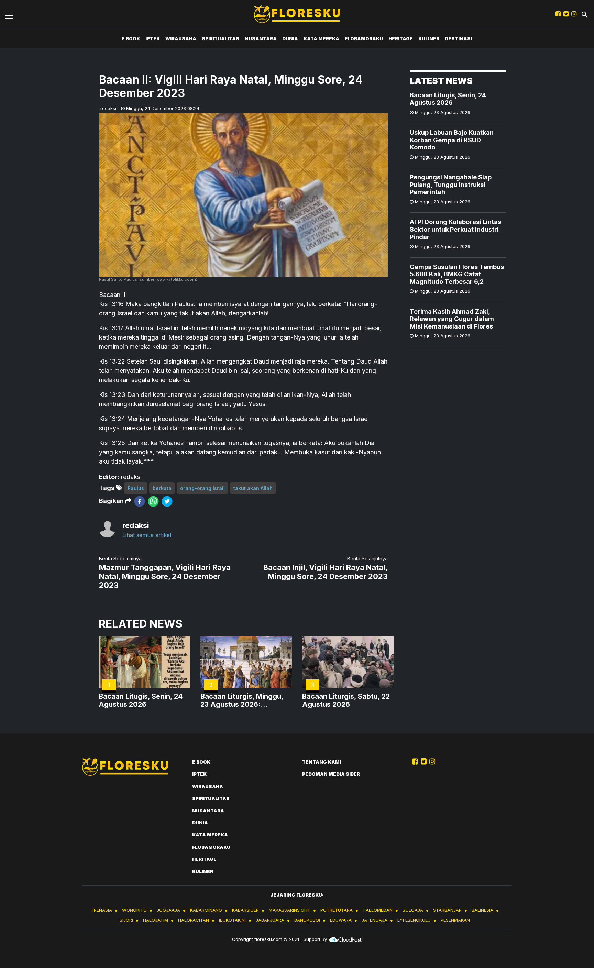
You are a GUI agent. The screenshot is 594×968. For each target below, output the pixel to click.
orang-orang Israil (202, 488)
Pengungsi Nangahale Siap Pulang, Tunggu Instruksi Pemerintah (451, 185)
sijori (126, 920)
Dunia (290, 38)
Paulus (136, 488)
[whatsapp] (153, 501)
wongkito (134, 910)
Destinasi (458, 38)
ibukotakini (232, 920)
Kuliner (428, 38)
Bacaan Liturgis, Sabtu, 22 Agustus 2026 (346, 700)
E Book (131, 38)
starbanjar (447, 910)
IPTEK (152, 38)
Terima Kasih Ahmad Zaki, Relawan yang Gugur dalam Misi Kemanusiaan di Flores (452, 319)
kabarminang (206, 910)
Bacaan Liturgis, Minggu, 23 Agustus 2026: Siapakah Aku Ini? (241, 700)
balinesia (482, 910)
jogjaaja (168, 910)
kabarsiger (245, 910)
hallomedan (378, 910)
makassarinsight (289, 910)
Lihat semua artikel (146, 535)
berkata (162, 488)
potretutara (336, 910)
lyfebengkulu (414, 920)
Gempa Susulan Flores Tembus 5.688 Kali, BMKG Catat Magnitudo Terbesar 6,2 (457, 274)
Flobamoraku (364, 38)
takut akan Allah (253, 488)
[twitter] (167, 501)
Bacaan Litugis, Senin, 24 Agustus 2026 (448, 98)
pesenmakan (455, 920)
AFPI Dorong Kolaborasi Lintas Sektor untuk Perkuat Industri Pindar (455, 229)
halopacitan (193, 920)
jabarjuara (270, 920)
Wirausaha (180, 38)
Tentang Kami (321, 762)
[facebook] (139, 501)
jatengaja (374, 920)
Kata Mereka (321, 38)
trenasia (101, 910)
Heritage (400, 38)
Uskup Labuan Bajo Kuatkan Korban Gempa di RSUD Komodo (452, 140)
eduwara (341, 920)
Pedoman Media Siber (331, 774)
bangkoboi (307, 920)
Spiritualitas (220, 38)
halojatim (155, 920)
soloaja (413, 910)
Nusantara (261, 38)
